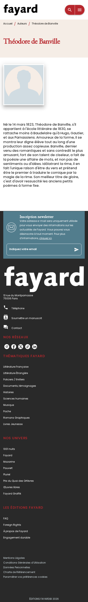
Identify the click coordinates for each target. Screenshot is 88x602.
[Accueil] (20, 10)
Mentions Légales (14, 558)
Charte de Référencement (19, 572)
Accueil (7, 23)
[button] (44, 367)
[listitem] (6, 346)
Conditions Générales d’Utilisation (24, 562)
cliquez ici (45, 238)
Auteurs (22, 23)
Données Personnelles (16, 567)
